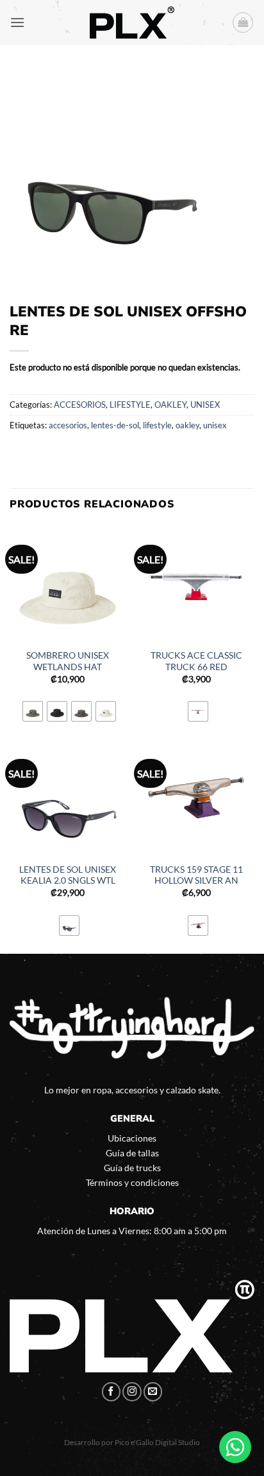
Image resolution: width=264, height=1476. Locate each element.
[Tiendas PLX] (132, 22)
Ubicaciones (132, 1138)
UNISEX (205, 404)
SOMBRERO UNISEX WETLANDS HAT (67, 661)
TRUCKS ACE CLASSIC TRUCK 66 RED (196, 661)
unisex (215, 425)
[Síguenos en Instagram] (132, 1391)
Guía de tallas (132, 1152)
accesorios (68, 425)
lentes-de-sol (115, 425)
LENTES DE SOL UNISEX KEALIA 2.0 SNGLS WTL (67, 875)
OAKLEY (170, 404)
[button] (17, 22)
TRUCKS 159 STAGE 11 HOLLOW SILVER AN (196, 875)
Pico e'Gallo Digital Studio (157, 1442)
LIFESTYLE (130, 404)
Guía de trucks (132, 1167)
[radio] (32, 711)
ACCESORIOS (80, 404)
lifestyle (157, 425)
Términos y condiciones (132, 1182)
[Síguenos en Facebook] (111, 1391)
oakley (187, 425)
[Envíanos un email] (153, 1391)
